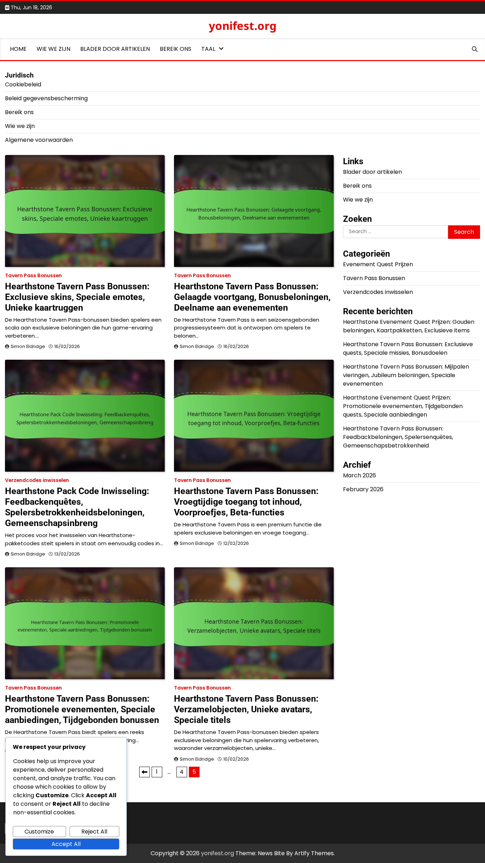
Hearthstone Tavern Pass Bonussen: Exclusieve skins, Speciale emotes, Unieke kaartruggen (77, 297)
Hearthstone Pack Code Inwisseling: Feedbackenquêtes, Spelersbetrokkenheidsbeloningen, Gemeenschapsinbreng (77, 507)
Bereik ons (175, 49)
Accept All (66, 844)
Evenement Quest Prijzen (378, 264)
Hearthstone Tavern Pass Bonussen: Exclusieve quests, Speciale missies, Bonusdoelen (408, 348)
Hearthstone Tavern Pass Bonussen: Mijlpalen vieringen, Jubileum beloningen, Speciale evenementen (406, 374)
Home (18, 49)
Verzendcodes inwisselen (37, 480)
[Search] (474, 49)
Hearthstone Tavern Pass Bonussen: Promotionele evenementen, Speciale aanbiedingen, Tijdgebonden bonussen (82, 709)
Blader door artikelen (115, 49)
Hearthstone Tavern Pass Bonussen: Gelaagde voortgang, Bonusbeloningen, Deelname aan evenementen (252, 297)
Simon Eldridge (28, 346)
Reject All (94, 831)
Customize (39, 831)
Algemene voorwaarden (39, 140)
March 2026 (359, 475)
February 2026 (363, 489)
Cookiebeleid (23, 84)
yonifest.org (243, 25)
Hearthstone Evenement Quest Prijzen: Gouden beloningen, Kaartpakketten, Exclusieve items (408, 325)
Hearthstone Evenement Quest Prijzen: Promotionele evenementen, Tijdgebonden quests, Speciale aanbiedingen (403, 405)
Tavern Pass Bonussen (33, 275)
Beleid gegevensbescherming (46, 98)
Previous (144, 772)
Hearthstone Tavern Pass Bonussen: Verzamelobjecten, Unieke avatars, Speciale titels (246, 709)
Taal (208, 49)
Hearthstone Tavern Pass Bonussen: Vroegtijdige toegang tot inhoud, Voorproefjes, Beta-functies (246, 502)
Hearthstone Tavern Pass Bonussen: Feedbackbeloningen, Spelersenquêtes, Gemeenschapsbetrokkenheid (398, 436)
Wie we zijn (53, 49)
